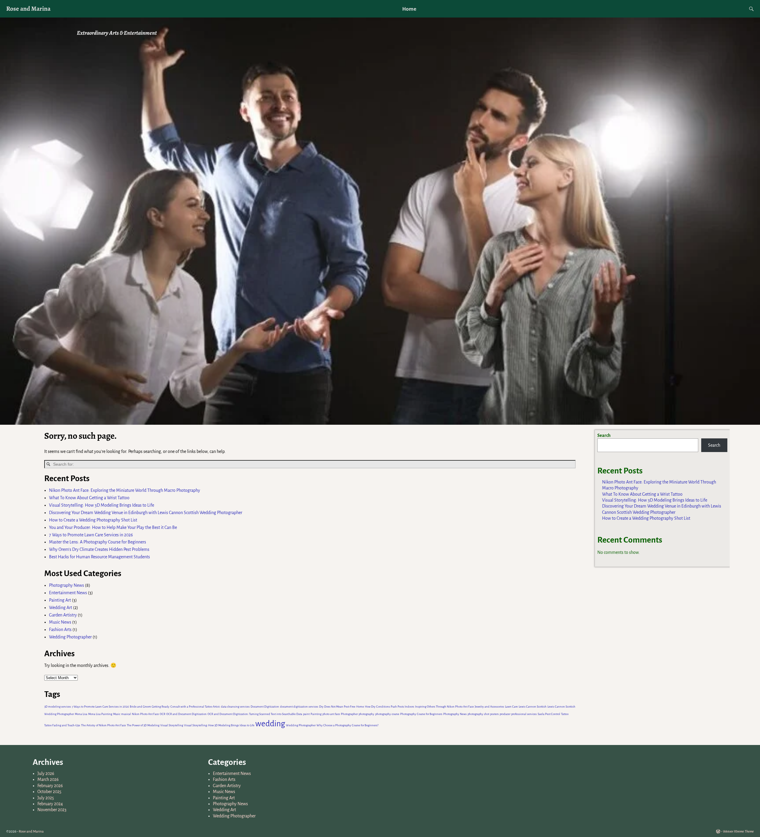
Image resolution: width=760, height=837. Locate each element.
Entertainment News (68, 592)
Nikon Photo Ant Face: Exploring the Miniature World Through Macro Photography (124, 490)
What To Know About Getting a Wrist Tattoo (89, 497)
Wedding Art (60, 607)
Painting (316, 714)
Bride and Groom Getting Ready (150, 706)
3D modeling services (57, 706)
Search (604, 435)
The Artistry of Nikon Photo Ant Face (103, 725)
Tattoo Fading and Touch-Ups (62, 725)
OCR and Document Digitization (186, 714)
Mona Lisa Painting (100, 714)
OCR (162, 714)
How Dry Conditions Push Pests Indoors (389, 706)
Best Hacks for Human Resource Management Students (99, 556)
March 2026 (48, 779)
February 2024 (50, 803)
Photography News (66, 585)
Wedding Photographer (70, 637)
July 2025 (45, 797)
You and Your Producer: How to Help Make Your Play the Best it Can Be (113, 527)
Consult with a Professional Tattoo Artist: (195, 706)
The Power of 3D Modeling (143, 725)
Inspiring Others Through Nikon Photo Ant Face (444, 706)
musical (126, 714)
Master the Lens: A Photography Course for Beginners (97, 542)
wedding (270, 723)
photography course (387, 714)
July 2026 (45, 773)
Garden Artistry (63, 615)
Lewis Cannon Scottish (533, 706)
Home (409, 9)
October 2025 (49, 791)
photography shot (478, 714)
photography (366, 714)
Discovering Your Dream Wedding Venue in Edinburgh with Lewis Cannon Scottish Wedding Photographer (145, 512)
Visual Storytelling (171, 725)
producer (505, 714)
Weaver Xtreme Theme (738, 831)
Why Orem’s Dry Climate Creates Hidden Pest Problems (99, 549)
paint (306, 714)
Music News (60, 622)
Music (116, 714)
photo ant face (331, 714)
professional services (524, 714)
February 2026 (50, 785)
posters (494, 714)
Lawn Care (511, 706)
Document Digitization (265, 706)
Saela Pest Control (549, 714)
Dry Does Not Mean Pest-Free (337, 706)
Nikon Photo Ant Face (145, 714)
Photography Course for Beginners (421, 714)
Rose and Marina (28, 8)
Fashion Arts (60, 629)
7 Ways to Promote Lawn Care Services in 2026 (91, 534)
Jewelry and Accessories (489, 706)
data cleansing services (235, 706)
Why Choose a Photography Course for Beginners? (347, 725)
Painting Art (60, 600)
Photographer (349, 714)
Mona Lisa (81, 714)
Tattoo (565, 714)
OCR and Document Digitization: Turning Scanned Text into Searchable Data (255, 714)
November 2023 (51, 809)
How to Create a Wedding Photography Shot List (93, 520)
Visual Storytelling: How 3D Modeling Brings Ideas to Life (101, 505)
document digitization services (299, 706)
